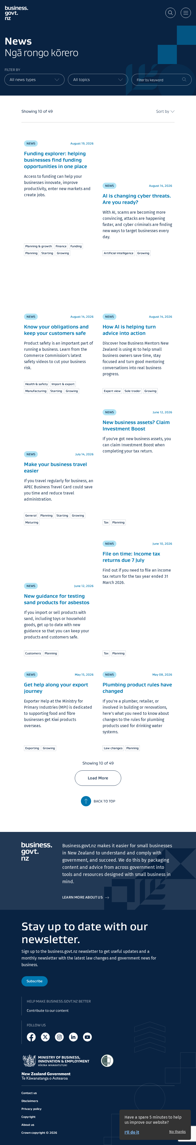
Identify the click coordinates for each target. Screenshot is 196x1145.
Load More (98, 778)
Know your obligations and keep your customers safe (56, 330)
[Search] (184, 79)
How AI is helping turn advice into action (129, 330)
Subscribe (35, 981)
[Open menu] (186, 13)
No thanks (177, 1132)
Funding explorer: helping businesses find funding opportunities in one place (55, 160)
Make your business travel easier (55, 467)
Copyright (28, 1116)
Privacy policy (31, 1108)
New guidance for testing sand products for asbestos (56, 599)
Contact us (29, 1093)
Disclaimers (29, 1100)
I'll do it (132, 1132)
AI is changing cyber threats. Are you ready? (137, 199)
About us (27, 1124)
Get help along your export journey (56, 688)
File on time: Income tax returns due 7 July (131, 557)
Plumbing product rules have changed (137, 688)
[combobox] (34, 80)
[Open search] (170, 13)
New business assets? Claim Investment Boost (136, 425)
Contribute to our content (48, 1010)
